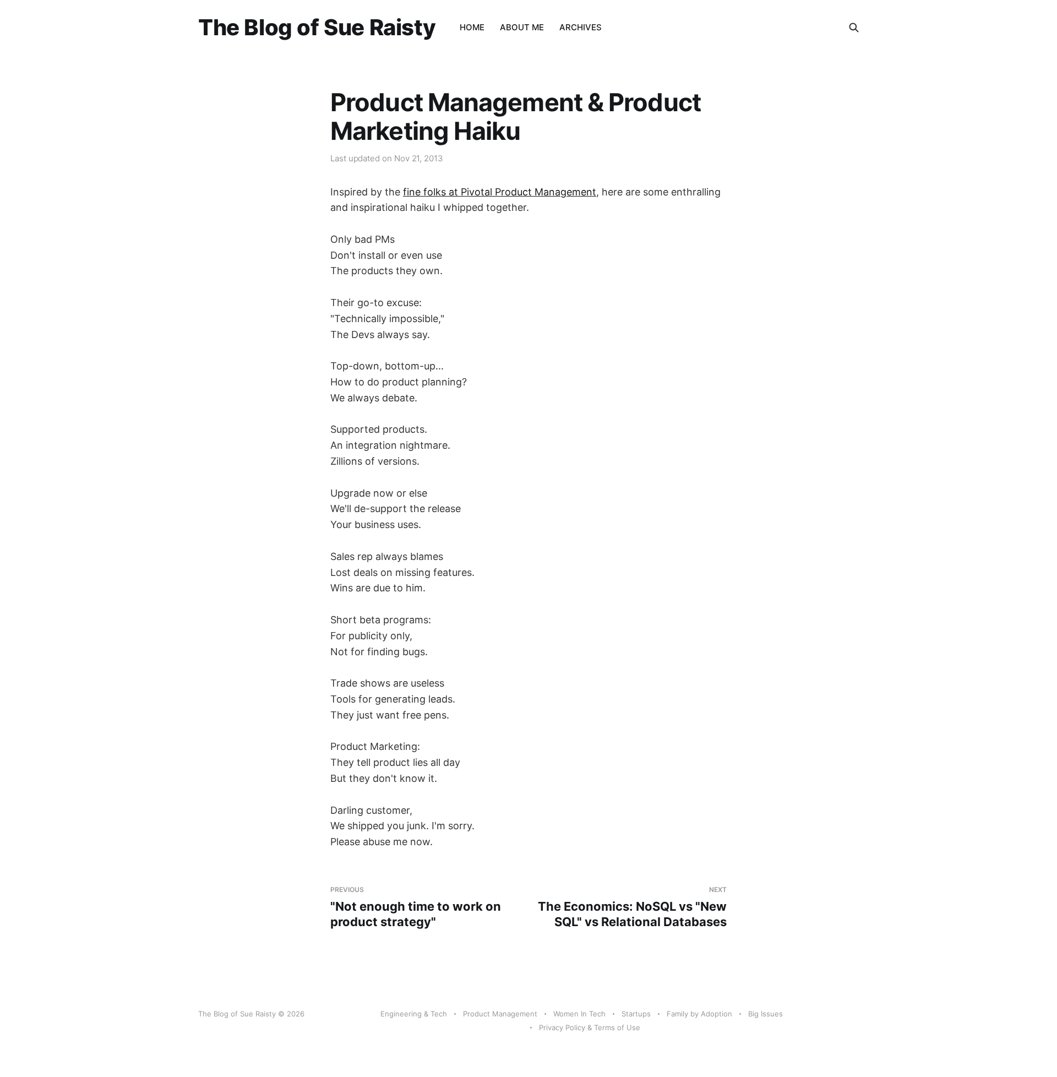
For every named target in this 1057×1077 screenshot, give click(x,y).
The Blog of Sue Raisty (316, 28)
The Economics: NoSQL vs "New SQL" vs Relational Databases (632, 907)
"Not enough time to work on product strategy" (415, 907)
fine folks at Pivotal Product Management (499, 192)
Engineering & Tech (413, 1013)
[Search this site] (854, 27)
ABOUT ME (522, 27)
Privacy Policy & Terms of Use (589, 1027)
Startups (636, 1013)
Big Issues (765, 1013)
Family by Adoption (699, 1013)
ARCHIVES (580, 27)
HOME (472, 27)
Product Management (500, 1013)
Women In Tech (579, 1013)
